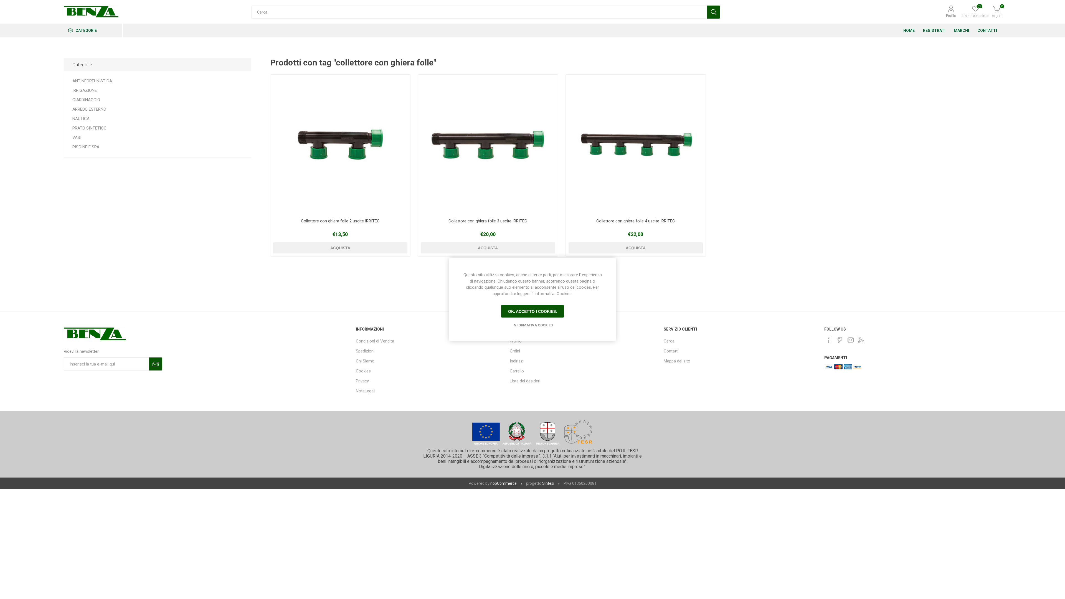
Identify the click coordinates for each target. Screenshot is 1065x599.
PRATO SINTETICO (89, 128)
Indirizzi (517, 361)
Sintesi (548, 483)
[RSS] (861, 340)
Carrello (517, 371)
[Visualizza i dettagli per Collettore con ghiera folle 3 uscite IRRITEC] (488, 144)
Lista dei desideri (525, 381)
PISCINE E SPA (85, 146)
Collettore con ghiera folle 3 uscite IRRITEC (487, 221)
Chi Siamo (365, 361)
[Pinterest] (840, 340)
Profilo (951, 16)
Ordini (515, 351)
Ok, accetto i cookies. (532, 311)
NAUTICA (81, 118)
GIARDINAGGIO (86, 99)
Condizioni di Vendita (375, 341)
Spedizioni (365, 351)
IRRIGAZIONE (84, 90)
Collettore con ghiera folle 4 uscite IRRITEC (635, 221)
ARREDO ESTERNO (89, 109)
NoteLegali (365, 391)
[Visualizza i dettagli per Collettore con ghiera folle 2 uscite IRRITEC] (340, 144)
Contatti (671, 351)
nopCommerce (503, 483)
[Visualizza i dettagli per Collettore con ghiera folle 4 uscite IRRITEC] (636, 144)
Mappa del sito (677, 361)
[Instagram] (850, 340)
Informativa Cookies (533, 325)
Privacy (362, 381)
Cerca (669, 341)
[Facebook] (829, 340)
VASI (76, 137)
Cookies (363, 371)
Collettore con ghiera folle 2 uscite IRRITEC (340, 221)
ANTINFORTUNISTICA (92, 80)
